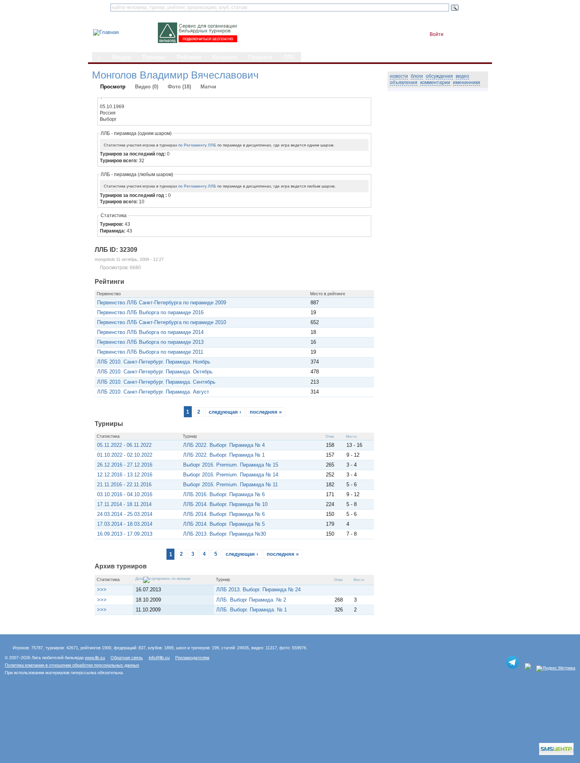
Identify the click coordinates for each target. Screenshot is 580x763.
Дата (139, 579)
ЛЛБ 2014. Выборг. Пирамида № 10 (225, 504)
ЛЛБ (289, 57)
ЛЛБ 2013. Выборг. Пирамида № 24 (258, 589)
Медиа (121, 57)
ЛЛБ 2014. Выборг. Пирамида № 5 (224, 524)
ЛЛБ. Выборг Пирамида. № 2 (251, 600)
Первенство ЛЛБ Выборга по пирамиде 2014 (150, 332)
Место (351, 437)
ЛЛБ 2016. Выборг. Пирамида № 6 (224, 494)
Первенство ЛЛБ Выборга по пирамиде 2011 (150, 352)
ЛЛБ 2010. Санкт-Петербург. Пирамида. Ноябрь (153, 362)
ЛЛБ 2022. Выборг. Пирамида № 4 (224, 445)
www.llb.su (95, 657)
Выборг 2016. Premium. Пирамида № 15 (230, 465)
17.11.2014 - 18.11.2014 (124, 504)
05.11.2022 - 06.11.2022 (124, 445)
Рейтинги (189, 57)
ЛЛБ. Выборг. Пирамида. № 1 (251, 610)
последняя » (266, 412)
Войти (436, 34)
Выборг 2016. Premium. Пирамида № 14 (230, 475)
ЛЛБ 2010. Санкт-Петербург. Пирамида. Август (153, 392)
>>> (102, 589)
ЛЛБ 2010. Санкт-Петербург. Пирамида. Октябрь (155, 372)
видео (462, 76)
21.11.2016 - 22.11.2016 (124, 484)
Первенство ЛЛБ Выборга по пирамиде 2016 (150, 312)
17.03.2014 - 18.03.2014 (124, 524)
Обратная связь (126, 657)
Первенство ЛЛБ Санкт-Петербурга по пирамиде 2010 (161, 322)
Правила (260, 57)
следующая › (225, 412)
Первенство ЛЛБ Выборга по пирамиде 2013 (150, 342)
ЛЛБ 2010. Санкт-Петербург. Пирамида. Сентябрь (156, 382)
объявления (403, 82)
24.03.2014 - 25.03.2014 (124, 514)
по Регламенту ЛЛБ (197, 145)
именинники (466, 82)
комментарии (435, 82)
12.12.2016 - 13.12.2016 (124, 475)
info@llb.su (159, 657)
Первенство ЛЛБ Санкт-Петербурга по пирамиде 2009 (161, 303)
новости (399, 76)
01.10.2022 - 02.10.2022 (124, 455)
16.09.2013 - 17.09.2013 (124, 534)
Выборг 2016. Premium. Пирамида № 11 (230, 484)
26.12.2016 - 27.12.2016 (124, 465)
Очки (330, 437)
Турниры (153, 57)
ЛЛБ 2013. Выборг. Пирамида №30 (224, 534)
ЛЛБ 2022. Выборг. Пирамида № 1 (224, 455)
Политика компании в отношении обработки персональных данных (72, 665)
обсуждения (439, 76)
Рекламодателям (192, 657)
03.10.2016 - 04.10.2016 (124, 494)
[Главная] (106, 32)
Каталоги (224, 57)
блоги (417, 76)
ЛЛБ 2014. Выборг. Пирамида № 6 (224, 514)
